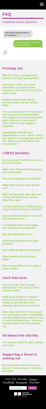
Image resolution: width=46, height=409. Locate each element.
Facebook (8, 382)
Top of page (22, 379)
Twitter (33, 379)
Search (32, 388)
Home (7, 379)
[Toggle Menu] (42, 4)
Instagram (21, 382)
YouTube (34, 382)
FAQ (14, 379)
